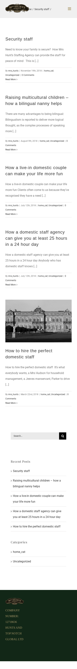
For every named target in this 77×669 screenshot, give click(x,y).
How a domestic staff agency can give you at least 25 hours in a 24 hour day (36, 238)
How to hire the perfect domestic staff (37, 526)
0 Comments (28, 75)
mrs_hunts (13, 71)
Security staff (19, 39)
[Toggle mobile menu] (70, 9)
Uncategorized (12, 75)
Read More (10, 79)
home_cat (49, 71)
